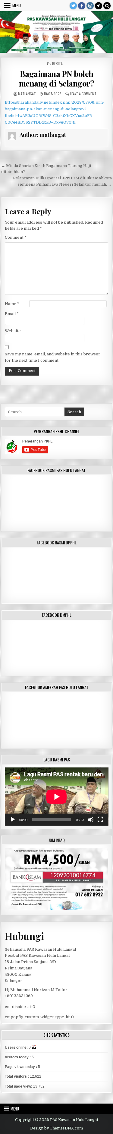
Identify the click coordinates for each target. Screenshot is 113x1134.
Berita (57, 63)
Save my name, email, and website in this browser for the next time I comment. (52, 357)
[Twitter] (73, 5)
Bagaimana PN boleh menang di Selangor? (56, 78)
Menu (16, 5)
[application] (56, 796)
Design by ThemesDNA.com (56, 1128)
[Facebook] (81, 5)
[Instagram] (90, 5)
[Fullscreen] (100, 820)
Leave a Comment (83, 93)
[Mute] (91, 820)
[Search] (107, 5)
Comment (16, 237)
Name (12, 303)
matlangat (27, 93)
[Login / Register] (98, 5)
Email (12, 313)
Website (13, 331)
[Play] (13, 820)
